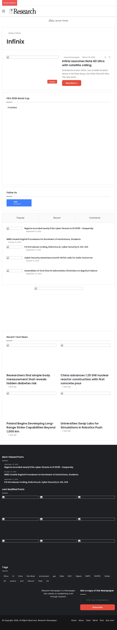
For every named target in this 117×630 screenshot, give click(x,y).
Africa (6, 576)
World (95, 620)
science (13, 581)
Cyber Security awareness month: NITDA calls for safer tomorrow (58, 257)
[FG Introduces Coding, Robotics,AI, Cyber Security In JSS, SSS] (14, 249)
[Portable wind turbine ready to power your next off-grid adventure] (96, 528)
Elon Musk (31, 576)
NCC (70, 576)
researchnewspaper (72, 57)
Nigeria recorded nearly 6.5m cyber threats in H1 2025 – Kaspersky (58, 228)
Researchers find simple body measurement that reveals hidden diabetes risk (28, 379)
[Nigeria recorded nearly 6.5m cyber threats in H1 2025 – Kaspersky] (14, 231)
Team (88, 620)
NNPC (87, 576)
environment (44, 576)
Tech (102, 620)
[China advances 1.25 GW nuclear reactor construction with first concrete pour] (85, 358)
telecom (31, 581)
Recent (56, 217)
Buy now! (110, 620)
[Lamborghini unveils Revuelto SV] (20, 506)
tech (22, 581)
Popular (21, 217)
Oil (5, 581)
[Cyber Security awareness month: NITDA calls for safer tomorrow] (14, 261)
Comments (94, 217)
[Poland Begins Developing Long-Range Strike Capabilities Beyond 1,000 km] (31, 406)
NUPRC (97, 576)
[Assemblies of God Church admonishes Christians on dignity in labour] (14, 275)
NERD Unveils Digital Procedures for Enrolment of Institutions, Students (44, 239)
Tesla (40, 581)
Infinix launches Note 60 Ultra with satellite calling (83, 63)
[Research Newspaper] (22, 11)
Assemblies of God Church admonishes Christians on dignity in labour (60, 270)
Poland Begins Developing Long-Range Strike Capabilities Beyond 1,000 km (31, 427)
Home (11, 33)
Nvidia (107, 576)
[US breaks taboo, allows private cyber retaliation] (20, 550)
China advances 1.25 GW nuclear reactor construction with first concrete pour (85, 379)
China (20, 576)
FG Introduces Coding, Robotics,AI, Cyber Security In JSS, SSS (56, 246)
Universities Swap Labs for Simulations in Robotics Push (81, 425)
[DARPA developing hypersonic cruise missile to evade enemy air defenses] (96, 550)
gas (54, 576)
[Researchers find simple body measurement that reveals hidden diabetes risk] (31, 358)
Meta (62, 576)
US (47, 581)
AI (13, 576)
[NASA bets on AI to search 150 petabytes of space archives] (58, 550)
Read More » (72, 83)
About (81, 620)
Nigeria (78, 576)
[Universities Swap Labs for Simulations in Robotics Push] (85, 406)
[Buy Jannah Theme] (58, 20)
